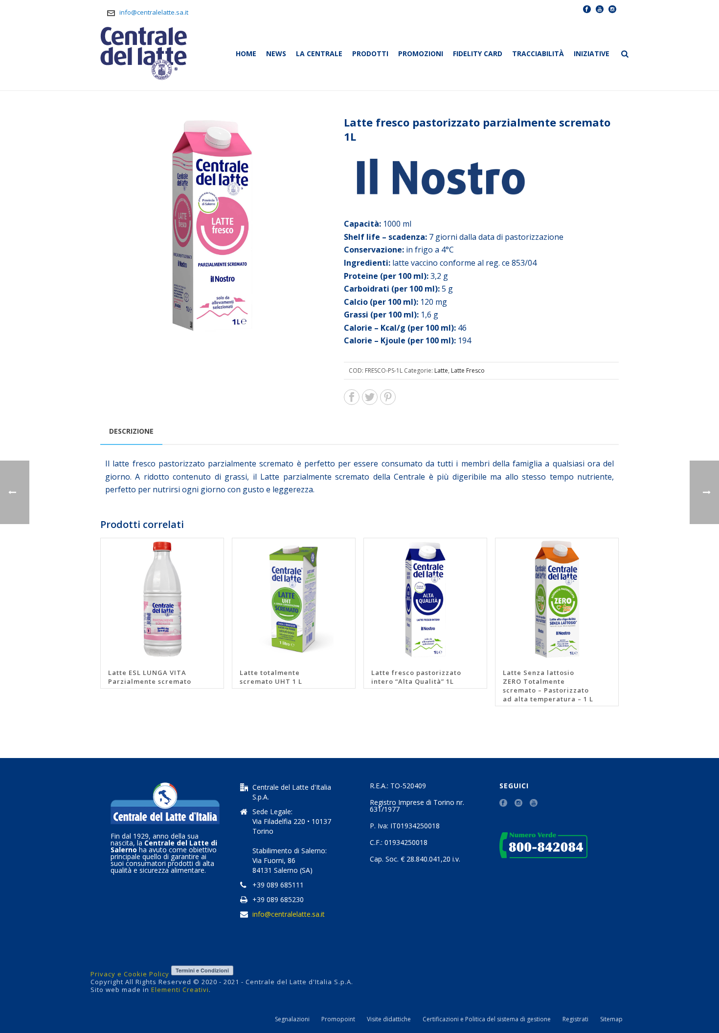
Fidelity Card (477, 53)
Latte (441, 370)
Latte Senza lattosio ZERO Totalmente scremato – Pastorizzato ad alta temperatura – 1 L (548, 685)
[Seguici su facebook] (503, 803)
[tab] (131, 431)
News (276, 53)
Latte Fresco (468, 370)
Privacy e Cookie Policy (129, 974)
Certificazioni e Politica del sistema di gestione (487, 1019)
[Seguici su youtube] (534, 803)
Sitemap (611, 1019)
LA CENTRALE (319, 53)
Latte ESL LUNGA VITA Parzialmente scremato (149, 677)
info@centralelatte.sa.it (153, 12)
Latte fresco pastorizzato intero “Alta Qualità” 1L (416, 677)
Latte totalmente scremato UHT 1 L (271, 677)
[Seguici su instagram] (518, 803)
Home (246, 53)
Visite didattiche (389, 1019)
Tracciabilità (538, 53)
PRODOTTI (370, 53)
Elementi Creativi (180, 989)
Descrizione (131, 431)
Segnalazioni (292, 1019)
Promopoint (338, 1019)
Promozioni (420, 53)
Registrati (575, 1019)
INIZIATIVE (591, 53)
